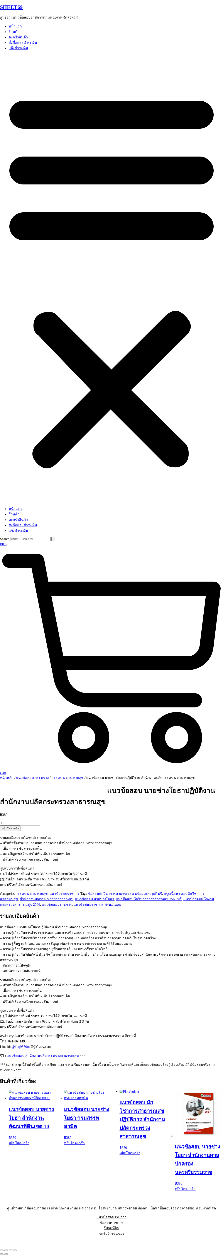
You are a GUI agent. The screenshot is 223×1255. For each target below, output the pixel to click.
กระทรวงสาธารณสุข (67, 777)
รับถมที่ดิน (111, 1228)
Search (4, 539)
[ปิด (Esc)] (15, 1250)
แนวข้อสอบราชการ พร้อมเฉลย (97, 904)
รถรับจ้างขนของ (111, 1233)
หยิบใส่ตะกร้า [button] (19, 1143)
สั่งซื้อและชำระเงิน (23, 42)
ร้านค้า (14, 32)
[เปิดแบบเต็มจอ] (6, 1250)
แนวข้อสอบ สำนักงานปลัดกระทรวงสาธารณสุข (43, 1055)
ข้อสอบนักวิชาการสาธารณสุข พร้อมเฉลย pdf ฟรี (125, 893)
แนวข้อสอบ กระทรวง (32, 777)
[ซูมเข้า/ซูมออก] (1, 1250)
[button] (111, 278)
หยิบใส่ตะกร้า (10, 828)
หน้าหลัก (7, 777)
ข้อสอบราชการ (111, 1222)
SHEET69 (11, 7)
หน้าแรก (15, 26)
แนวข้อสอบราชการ (64, 893)
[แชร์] (10, 1250)
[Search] (53, 539)
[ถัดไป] (6, 1254)
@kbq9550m (21, 1047)
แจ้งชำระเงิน (18, 48)
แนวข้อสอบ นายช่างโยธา (94, 899)
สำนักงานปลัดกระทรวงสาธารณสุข (46, 899)
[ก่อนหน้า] (1, 1254)
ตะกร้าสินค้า (18, 37)
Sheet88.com (9, 1241)
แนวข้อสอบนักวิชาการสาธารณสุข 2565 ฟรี (149, 899)
